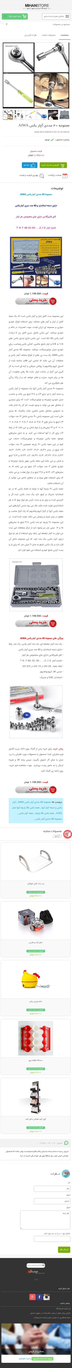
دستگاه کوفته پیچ (35, 1060)
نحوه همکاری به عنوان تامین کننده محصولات (52, 1318)
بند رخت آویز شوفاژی (35, 884)
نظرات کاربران (30, 35)
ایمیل (68, 1195)
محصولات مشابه (48, 35)
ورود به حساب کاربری (42, 1359)
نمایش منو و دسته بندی (54, 16)
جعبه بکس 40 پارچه (44, 813)
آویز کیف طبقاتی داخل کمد (35, 1119)
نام (69, 1182)
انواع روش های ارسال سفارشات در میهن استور (50, 1313)
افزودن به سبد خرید (50, 165)
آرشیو (57, 836)
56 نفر (27, 165)
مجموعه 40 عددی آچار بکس (48, 819)
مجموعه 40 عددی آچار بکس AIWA (34, 802)
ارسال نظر (64, 1250)
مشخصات (65, 35)
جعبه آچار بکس (25, 813)
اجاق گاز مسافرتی (35, 943)
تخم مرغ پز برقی (35, 1001)
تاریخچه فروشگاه (63, 1309)
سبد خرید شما (15, 16)
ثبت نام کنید (24, 1359)
